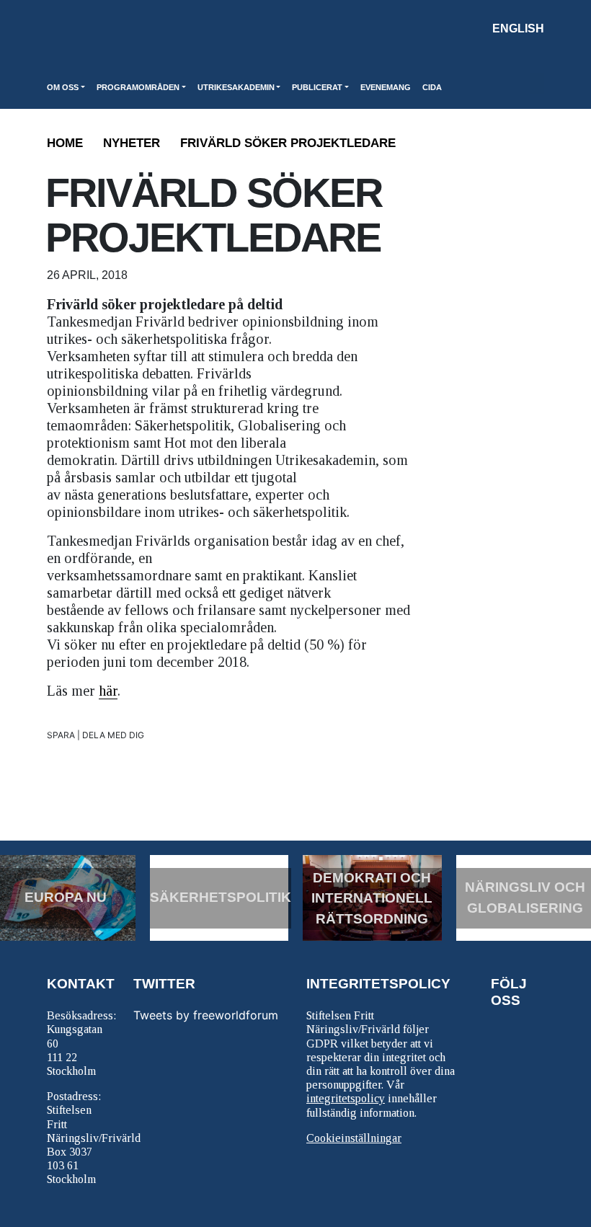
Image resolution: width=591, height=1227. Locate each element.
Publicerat (317, 87)
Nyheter (131, 143)
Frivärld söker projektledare (288, 143)
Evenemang (385, 87)
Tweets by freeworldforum (205, 1015)
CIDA (432, 87)
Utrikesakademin (236, 87)
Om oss (63, 87)
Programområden (138, 87)
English (518, 28)
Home (65, 143)
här (108, 691)
